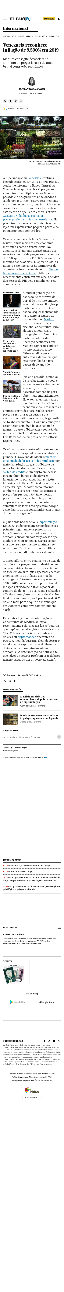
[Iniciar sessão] (58, 19)
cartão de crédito (14, 472)
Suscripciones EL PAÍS (42, 1077)
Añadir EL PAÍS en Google (18, 109)
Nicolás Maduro (10, 737)
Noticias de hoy (46, 1080)
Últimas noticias (12, 860)
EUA (57, 36)
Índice (37, 1080)
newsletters (10, 928)
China (51, 36)
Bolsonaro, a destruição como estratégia (30, 865)
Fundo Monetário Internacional (30, 271)
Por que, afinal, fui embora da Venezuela (11, 398)
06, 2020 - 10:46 (35, 93)
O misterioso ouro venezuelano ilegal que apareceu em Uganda (39, 717)
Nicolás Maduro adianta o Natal (11, 373)
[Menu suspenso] (5, 19)
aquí (45, 757)
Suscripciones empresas (21, 1080)
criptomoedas (27, 637)
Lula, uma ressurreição (21, 871)
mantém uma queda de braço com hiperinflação (30, 458)
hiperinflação (48, 522)
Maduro (49, 319)
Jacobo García (26, 722)
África (21, 36)
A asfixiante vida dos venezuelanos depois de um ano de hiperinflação (39, 699)
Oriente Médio (41, 36)
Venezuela (35, 178)
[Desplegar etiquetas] (59, 737)
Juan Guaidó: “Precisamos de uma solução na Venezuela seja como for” (12, 315)
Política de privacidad (20, 1077)
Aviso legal (37, 1074)
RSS (32, 1080)
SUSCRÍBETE (49, 19)
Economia (35, 737)
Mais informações (10, 751)
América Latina (9, 36)
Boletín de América (13, 935)
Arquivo (7, 961)
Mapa (31, 1077)
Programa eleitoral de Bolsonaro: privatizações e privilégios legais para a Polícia (31, 888)
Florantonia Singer (32, 89)
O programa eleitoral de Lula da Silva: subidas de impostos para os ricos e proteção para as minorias (31, 879)
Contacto (12, 1074)
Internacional (15, 29)
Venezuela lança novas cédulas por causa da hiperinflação (10, 346)
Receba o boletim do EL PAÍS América (24, 675)
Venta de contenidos (24, 1074)
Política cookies (48, 1074)
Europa (29, 36)
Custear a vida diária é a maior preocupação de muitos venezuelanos (27, 217)
